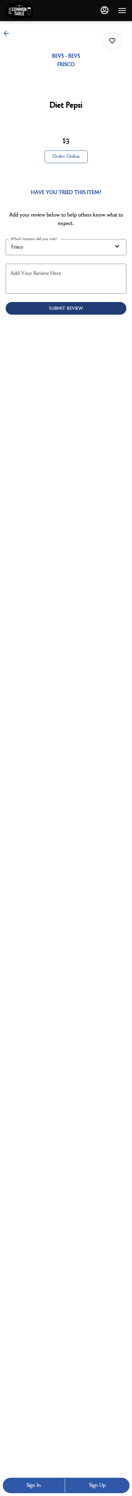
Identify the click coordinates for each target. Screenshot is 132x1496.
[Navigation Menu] (122, 11)
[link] (66, 156)
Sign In (33, 1485)
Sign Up (97, 1485)
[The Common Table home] (37, 10)
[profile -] (104, 10)
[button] (8, 33)
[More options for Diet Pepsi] (112, 40)
